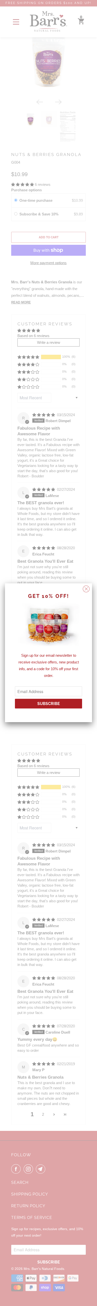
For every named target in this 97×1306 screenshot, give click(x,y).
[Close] (86, 588)
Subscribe (48, 703)
